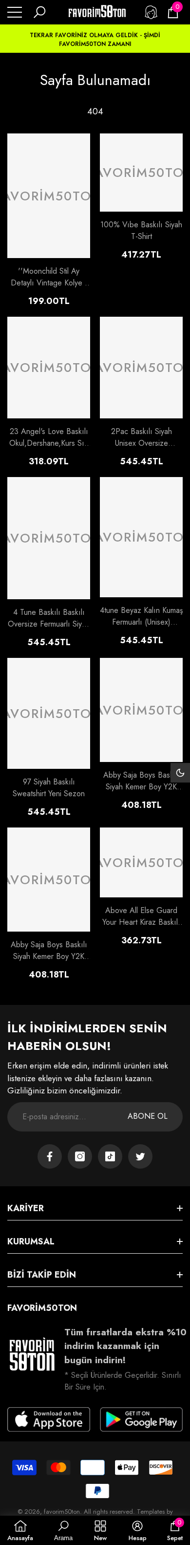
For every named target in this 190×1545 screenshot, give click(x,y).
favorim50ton (62, 1511)
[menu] (14, 12)
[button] (39, 12)
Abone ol (148, 1116)
